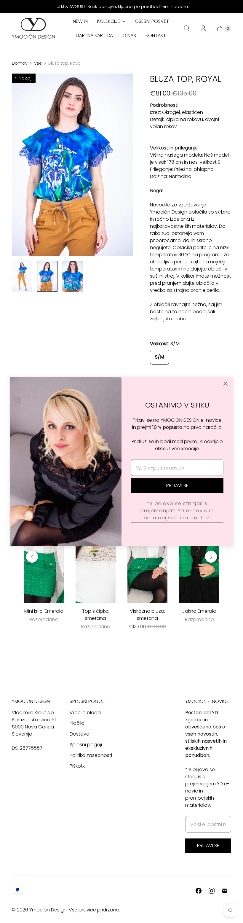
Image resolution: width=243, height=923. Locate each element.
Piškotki (78, 766)
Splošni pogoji (86, 744)
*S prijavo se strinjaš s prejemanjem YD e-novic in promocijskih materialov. (177, 510)
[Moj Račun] (203, 28)
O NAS (129, 35)
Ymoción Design (48, 909)
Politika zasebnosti (91, 755)
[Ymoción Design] (33, 28)
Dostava (79, 734)
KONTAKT (156, 35)
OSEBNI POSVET (152, 21)
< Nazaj (23, 78)
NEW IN (80, 21)
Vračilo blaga (85, 712)
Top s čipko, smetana (95, 615)
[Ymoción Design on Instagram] (211, 890)
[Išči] (186, 28)
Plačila (77, 723)
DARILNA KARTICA (94, 35)
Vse (38, 63)
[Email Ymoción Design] (224, 890)
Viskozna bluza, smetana (147, 615)
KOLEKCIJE (108, 21)
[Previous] (32, 557)
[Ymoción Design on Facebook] (198, 890)
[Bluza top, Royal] (72, 165)
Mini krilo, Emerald (43, 611)
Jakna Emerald (199, 611)
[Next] (211, 557)
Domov (20, 63)
